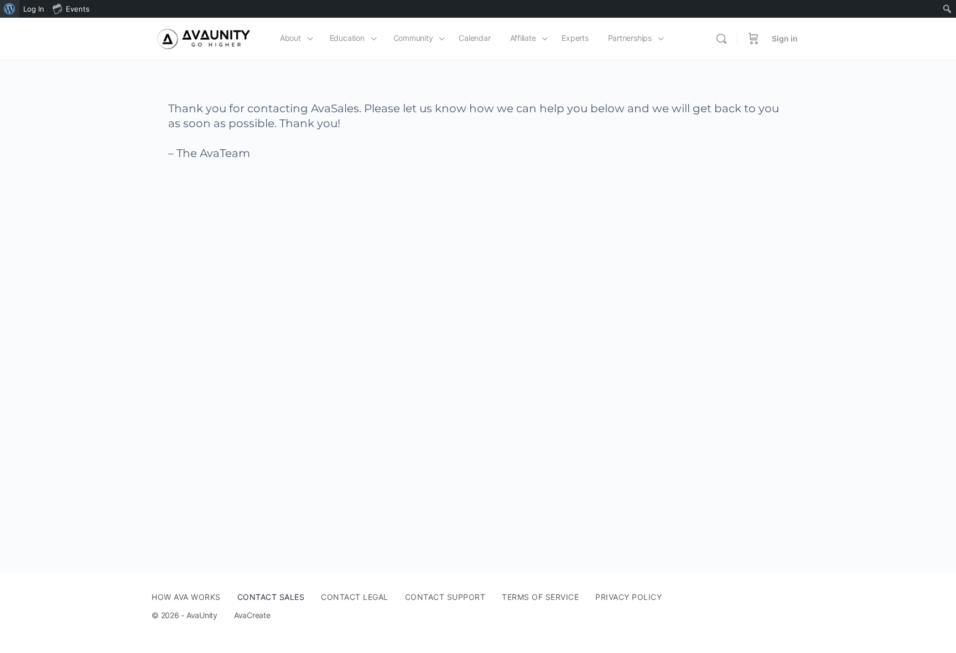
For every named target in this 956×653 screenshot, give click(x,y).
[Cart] (753, 39)
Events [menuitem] (78, 8)
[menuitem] (9, 9)
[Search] (721, 38)
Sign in (785, 38)
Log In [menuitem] (33, 8)
